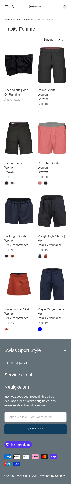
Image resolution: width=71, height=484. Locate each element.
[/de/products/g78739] (52, 211)
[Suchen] (13, 6)
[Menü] (6, 6)
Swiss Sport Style (26, 475)
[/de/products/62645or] (52, 138)
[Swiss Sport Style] (35, 6)
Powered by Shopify (52, 475)
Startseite (9, 19)
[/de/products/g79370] (19, 211)
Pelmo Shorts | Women (47, 92)
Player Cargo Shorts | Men (51, 311)
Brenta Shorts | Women (13, 165)
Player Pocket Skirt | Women (17, 311)
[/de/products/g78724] (19, 284)
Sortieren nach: (52, 39)
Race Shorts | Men (16, 90)
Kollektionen (26, 19)
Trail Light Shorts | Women (16, 238)
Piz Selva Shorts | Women (49, 165)
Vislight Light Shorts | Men (51, 238)
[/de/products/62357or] (52, 65)
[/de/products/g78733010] (52, 284)
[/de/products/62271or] (18, 138)
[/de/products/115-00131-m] (19, 65)
